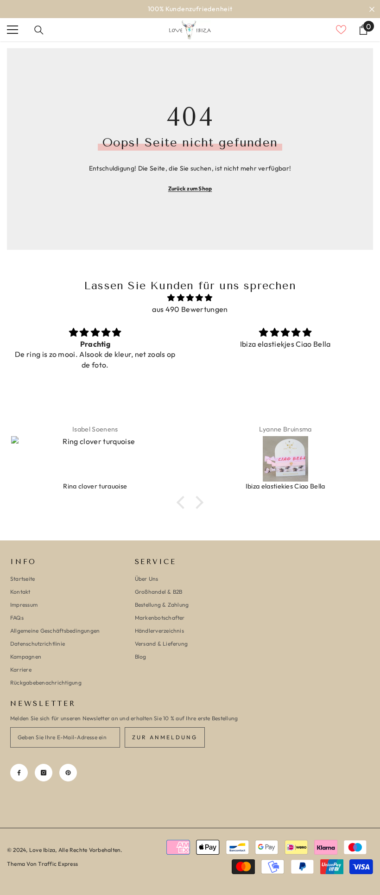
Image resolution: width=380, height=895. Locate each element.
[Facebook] (19, 772)
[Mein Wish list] (341, 30)
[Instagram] (43, 772)
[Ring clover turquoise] (95, 459)
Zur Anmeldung (164, 737)
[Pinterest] (68, 772)
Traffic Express (58, 863)
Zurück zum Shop (190, 188)
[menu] (12, 29)
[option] (190, 9)
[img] (190, 298)
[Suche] (38, 30)
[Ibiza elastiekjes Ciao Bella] (285, 459)
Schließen (371, 9)
